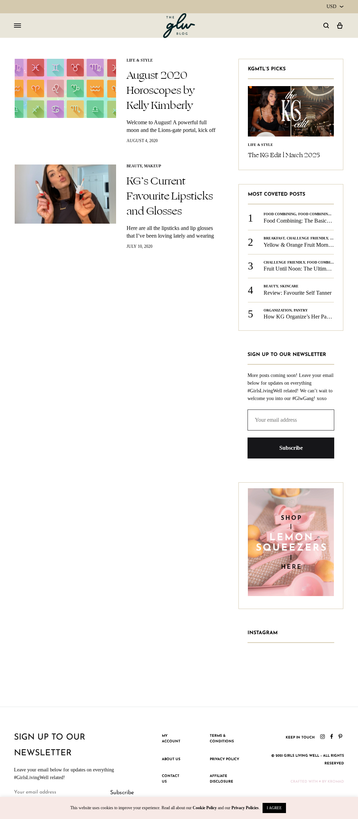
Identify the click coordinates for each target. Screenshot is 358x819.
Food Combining (280, 214)
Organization (278, 310)
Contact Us (170, 779)
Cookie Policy (205, 807)
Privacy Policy (224, 759)
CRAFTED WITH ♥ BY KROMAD (317, 782)
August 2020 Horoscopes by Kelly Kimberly (161, 90)
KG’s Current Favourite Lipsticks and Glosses (170, 196)
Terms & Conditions (222, 738)
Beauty (134, 166)
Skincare (289, 286)
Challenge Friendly (307, 238)
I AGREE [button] (274, 808)
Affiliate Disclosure (221, 779)
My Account (171, 738)
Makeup (152, 166)
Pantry (301, 310)
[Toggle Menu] (17, 26)
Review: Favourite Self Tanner (297, 293)
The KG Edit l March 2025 (284, 155)
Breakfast (274, 238)
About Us (171, 759)
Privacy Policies (245, 807)
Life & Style (140, 60)
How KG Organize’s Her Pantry (299, 317)
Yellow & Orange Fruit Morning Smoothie (311, 245)
